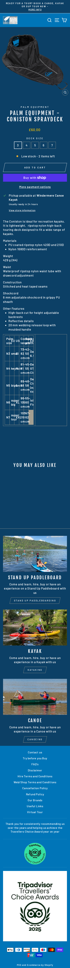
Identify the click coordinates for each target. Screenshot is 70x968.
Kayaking (35, 670)
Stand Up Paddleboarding (35, 600)
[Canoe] (35, 697)
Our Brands (35, 800)
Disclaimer (35, 770)
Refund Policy (35, 794)
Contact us (35, 752)
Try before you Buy (35, 758)
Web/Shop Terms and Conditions (35, 782)
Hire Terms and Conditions (35, 776)
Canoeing (35, 739)
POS (19, 964)
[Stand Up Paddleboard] (35, 554)
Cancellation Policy (35, 788)
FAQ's (35, 764)
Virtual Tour (35, 812)
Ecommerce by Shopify (40, 964)
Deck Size (35, 138)
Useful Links (35, 806)
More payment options (35, 187)
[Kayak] (35, 628)
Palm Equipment (35, 107)
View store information (22, 210)
